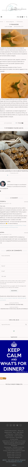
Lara (11, 26)
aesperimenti (8, 432)
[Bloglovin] (24, 17)
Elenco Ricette (9, 436)
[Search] (26, 17)
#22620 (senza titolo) (11, 430)
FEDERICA (3, 201)
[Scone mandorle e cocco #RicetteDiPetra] (14, 150)
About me (20, 430)
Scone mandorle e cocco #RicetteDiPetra (14, 171)
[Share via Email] (22, 123)
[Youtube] (22, 17)
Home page (19, 437)
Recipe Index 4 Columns (14, 456)
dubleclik (19, 461)
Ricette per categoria (14, 457)
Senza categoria (10, 21)
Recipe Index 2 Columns (14, 452)
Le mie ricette (14, 439)
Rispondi (26, 201)
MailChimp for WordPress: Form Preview (14, 441)
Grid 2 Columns (18, 436)
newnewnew (8, 447)
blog (14, 432)
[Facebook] (17, 17)
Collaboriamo (9, 434)
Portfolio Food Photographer (14, 449)
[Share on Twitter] (19, 123)
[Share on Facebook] (18, 123)
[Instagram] (18, 17)
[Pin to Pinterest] (21, 123)
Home (1, 21)
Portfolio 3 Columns (18, 447)
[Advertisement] (14, 401)
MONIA (2, 232)
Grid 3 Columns (10, 437)
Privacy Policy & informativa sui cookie (14, 450)
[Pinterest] (20, 17)
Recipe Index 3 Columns (14, 454)
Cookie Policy (18, 434)
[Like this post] (16, 123)
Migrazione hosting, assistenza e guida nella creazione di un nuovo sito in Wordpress (14, 444)
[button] (1, 153)
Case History (20, 432)
